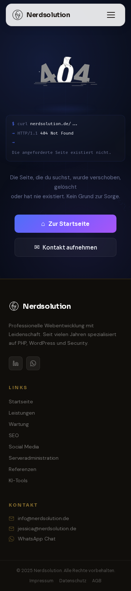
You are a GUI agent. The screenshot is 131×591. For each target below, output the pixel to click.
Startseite (21, 401)
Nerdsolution (48, 15)
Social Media (24, 446)
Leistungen (22, 413)
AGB (97, 581)
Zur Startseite (65, 224)
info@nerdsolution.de (43, 518)
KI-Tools (18, 480)
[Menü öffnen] (111, 15)
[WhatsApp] (33, 363)
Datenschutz (72, 581)
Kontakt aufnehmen (65, 247)
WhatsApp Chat (37, 538)
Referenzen (22, 469)
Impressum (41, 581)
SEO (14, 435)
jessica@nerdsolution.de (47, 528)
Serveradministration (34, 458)
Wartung (19, 424)
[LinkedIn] (16, 363)
